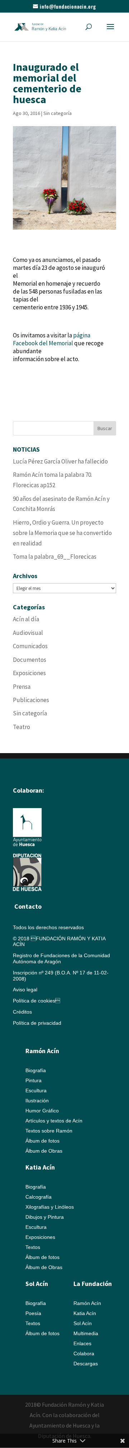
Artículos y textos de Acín (53, 1121)
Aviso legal (25, 989)
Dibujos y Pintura (44, 1217)
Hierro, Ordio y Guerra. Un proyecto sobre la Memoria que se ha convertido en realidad (62, 532)
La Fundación (92, 1283)
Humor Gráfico (42, 1110)
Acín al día (26, 619)
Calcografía (38, 1197)
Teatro (21, 727)
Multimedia (85, 1333)
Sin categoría (57, 113)
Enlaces (82, 1343)
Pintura (33, 1080)
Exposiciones (29, 673)
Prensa (21, 687)
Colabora (83, 1353)
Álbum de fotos (42, 1141)
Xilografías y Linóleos (49, 1207)
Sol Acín (82, 1323)
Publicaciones (31, 700)
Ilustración (37, 1100)
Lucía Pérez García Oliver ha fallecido (60, 461)
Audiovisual (28, 633)
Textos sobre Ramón (48, 1131)
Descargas (85, 1363)
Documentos (29, 660)
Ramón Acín (87, 1303)
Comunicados (30, 646)
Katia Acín (40, 1167)
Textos (32, 1247)
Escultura (36, 1090)
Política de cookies (36, 1001)
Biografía (35, 1070)
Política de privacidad (37, 1023)
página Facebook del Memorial (51, 339)
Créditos (22, 1012)
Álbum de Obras (43, 1151)
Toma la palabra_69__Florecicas (54, 557)
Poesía (33, 1313)
